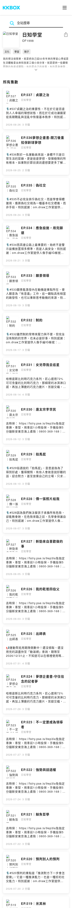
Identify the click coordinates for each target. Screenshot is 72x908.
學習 (16, 51)
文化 (7, 51)
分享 (65, 35)
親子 (26, 51)
